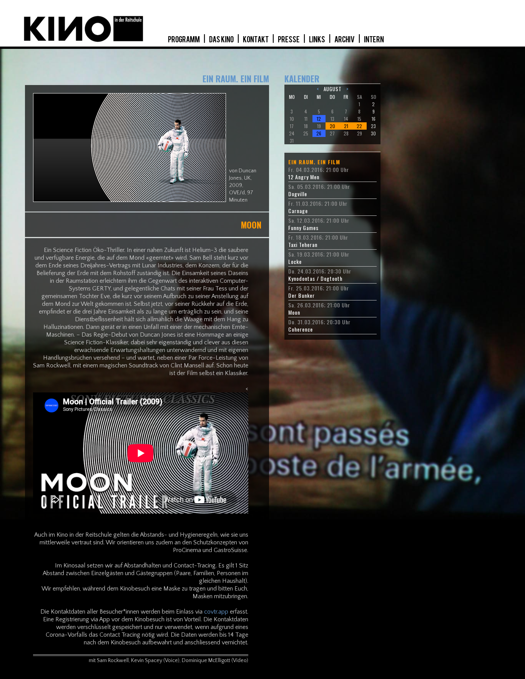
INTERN (373, 39)
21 (346, 126)
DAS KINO (222, 39)
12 (319, 118)
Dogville (297, 193)
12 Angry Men (303, 177)
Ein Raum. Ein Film (314, 161)
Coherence (300, 329)
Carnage (298, 210)
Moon (294, 312)
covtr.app (216, 611)
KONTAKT (256, 39)
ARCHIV (345, 39)
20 (332, 126)
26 (318, 133)
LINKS (317, 39)
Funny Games (303, 227)
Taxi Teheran (302, 244)
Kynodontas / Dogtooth (315, 278)
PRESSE (289, 39)
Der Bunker (301, 295)
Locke (295, 261)
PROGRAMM (184, 39)
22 (359, 126)
